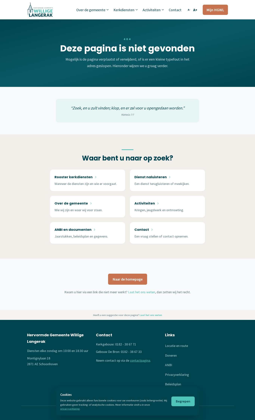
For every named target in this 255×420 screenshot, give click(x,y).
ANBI (168, 365)
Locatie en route (176, 346)
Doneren (171, 355)
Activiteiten (152, 9)
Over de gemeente (90, 9)
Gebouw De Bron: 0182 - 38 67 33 (119, 352)
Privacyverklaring (177, 374)
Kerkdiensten (123, 9)
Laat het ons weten (141, 292)
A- (189, 9)
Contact (175, 9)
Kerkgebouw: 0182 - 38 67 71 (116, 344)
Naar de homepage (128, 279)
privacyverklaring (70, 408)
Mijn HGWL (215, 9)
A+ (195, 9)
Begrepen (183, 401)
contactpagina (140, 360)
